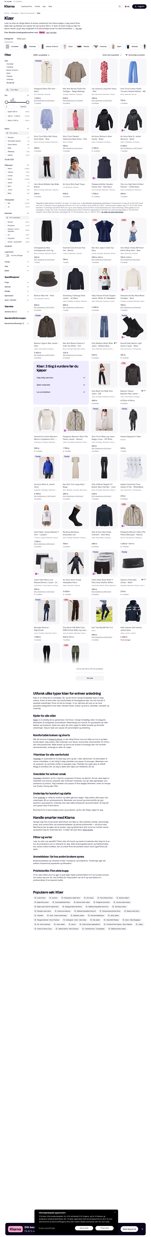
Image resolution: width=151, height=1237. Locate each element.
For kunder (8, 1)
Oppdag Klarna (26, 6)
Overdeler (10, 64)
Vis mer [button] (90, 678)
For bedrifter (18, 1)
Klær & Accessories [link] (28, 13)
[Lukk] (115, 1212)
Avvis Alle (84, 1228)
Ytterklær (9, 67)
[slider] (6, 102)
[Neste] (143, 46)
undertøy (41, 797)
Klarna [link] (6, 13)
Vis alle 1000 (9, 159)
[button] (127, 6)
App (44, 6)
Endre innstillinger (47, 1228)
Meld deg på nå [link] (129, 1229)
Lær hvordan (51, 32)
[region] (76, 1222)
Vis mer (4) (10, 82)
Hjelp (50, 6)
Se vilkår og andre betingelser (112, 212)
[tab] (8, 38)
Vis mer (79, 28)
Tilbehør (9, 76)
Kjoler (8, 73)
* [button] (44, 100)
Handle (37, 6)
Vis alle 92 (8, 246)
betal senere (88, 830)
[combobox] (112, 55)
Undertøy (9, 79)
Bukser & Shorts (12, 70)
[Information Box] (49, 55)
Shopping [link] (14, 13)
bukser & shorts (55, 739)
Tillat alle (104, 1228)
